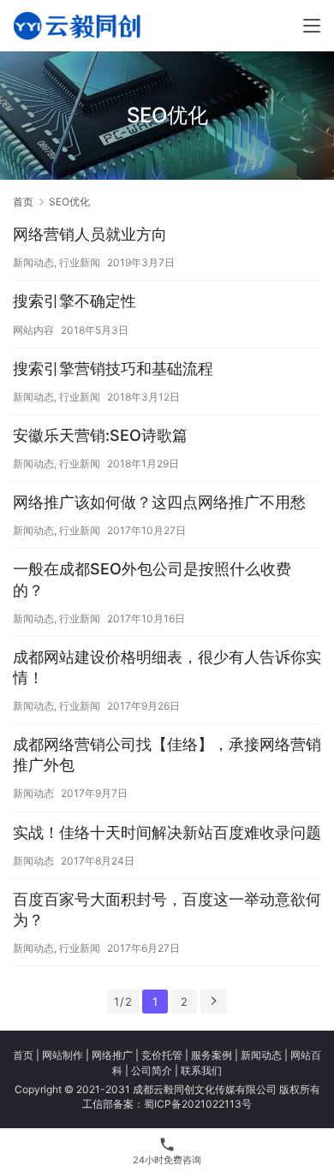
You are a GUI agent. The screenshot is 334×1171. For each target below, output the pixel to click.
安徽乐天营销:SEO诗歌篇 (100, 435)
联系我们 (201, 1070)
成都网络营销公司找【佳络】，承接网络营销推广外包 (167, 754)
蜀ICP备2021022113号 (198, 1103)
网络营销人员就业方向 (90, 234)
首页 (23, 201)
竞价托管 (161, 1055)
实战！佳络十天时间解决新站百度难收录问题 (167, 832)
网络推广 (112, 1055)
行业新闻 (79, 262)
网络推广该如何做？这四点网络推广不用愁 (159, 502)
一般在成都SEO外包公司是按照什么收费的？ (152, 579)
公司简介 (151, 1070)
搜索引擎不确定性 (74, 301)
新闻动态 (33, 262)
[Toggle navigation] (312, 25)
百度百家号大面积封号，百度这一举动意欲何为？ (167, 909)
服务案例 (211, 1055)
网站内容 (33, 330)
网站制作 (62, 1055)
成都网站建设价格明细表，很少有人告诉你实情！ (167, 667)
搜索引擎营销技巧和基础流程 (113, 368)
